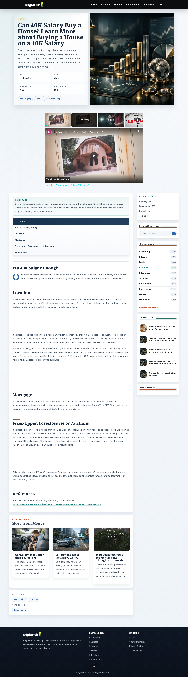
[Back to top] (94, 666)
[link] (49, 131)
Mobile (157, 294)
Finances (39, 99)
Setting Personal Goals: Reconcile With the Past (160, 351)
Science (118, 4)
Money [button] (104, 4)
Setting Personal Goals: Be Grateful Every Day (162, 327)
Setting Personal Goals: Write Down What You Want (163, 362)
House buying (54, 99)
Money (21, 19)
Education (148, 4)
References (21, 252)
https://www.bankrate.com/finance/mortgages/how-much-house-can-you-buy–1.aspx (57, 504)
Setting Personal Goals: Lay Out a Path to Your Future (162, 339)
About (132, 637)
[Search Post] (174, 233)
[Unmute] (49, 125)
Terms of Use (135, 650)
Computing (157, 251)
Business (157, 262)
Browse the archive (149, 307)
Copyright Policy (137, 641)
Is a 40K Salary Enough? (27, 227)
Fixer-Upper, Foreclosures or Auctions (34, 246)
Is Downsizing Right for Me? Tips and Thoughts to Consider (110, 557)
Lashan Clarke (27, 78)
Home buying (25, 99)
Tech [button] (92, 4)
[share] (138, 131)
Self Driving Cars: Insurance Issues (67, 556)
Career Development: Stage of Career (162, 374)
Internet (157, 257)
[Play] (46, 125)
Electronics (157, 289)
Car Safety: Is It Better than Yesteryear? (29, 556)
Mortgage (20, 240)
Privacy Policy (136, 646)
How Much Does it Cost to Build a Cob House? (78, 132)
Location (19, 233)
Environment (133, 4)
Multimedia (157, 299)
